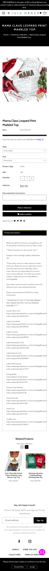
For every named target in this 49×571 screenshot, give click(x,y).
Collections (14, 555)
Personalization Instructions (14, 193)
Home (6, 35)
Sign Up (40, 520)
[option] (25, 80)
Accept (32, 567)
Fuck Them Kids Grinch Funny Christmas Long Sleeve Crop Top (13, 475)
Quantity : (6, 177)
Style (5, 147)
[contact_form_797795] (42, 552)
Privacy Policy (19, 567)
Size (4, 156)
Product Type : (8, 166)
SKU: (4, 172)
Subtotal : (6, 185)
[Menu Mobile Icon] (3, 13)
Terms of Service (32, 555)
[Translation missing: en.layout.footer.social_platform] (19, 541)
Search (15, 549)
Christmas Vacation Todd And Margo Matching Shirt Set (36, 475)
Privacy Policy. (30, 533)
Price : (5, 130)
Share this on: (8, 221)
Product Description (12, 233)
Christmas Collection (19, 35)
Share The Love (30, 549)
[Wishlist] (41, 13)
